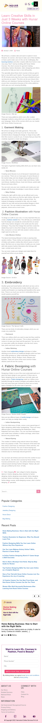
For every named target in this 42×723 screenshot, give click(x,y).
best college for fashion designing (26, 472)
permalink (13, 482)
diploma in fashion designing (10, 474)
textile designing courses (23, 480)
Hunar (18, 51)
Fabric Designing (9, 472)
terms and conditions (32, 675)
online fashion (29, 478)
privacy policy (23, 677)
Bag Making (6, 519)
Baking (14, 635)
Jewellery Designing (9, 510)
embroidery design (17, 351)
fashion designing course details (17, 476)
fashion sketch (12, 220)
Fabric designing (17, 379)
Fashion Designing (9, 506)
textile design (26, 417)
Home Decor (7, 514)
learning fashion (7, 62)
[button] (33, 9)
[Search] (38, 491)
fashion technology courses (16, 478)
